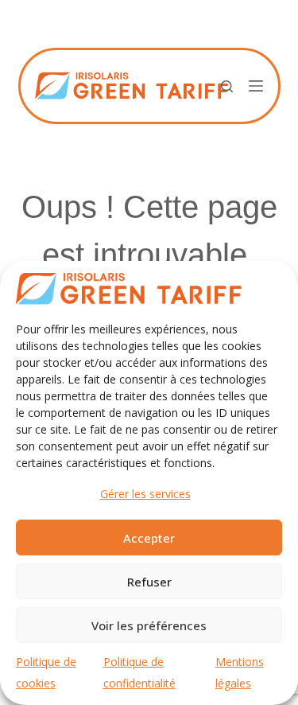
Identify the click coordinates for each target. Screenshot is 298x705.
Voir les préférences (149, 625)
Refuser (149, 582)
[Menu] (256, 86)
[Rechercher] (227, 86)
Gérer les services (145, 493)
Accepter (149, 538)
